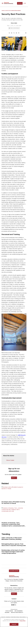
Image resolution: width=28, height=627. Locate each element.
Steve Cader (14, 23)
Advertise (8, 617)
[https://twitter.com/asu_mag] (15, 605)
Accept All (14, 624)
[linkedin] (11, 33)
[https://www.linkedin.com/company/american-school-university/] (13, 605)
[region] (14, 622)
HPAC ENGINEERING (19, 610)
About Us (3, 617)
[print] (25, 33)
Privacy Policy (23, 617)
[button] (3, 3)
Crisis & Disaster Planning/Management (11, 10)
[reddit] (16, 33)
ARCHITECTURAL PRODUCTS (17, 612)
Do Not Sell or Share (15, 617)
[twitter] (14, 33)
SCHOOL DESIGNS (9, 610)
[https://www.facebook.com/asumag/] (12, 605)
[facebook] (9, 33)
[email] (18, 33)
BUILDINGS (7, 612)
